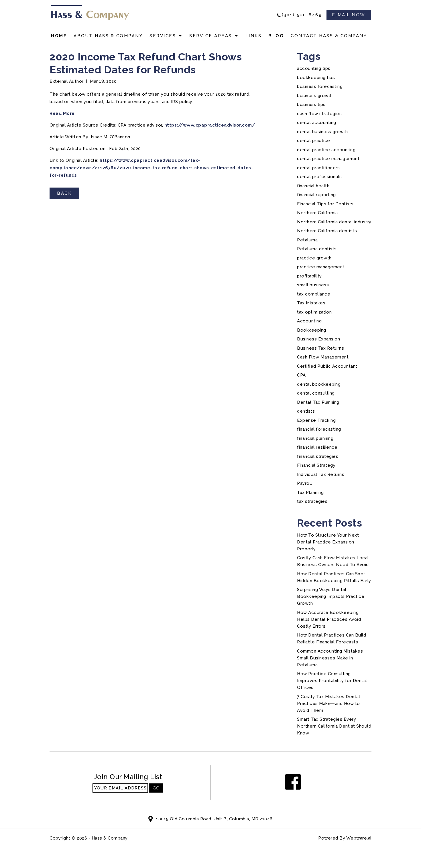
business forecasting (320, 86)
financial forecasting (319, 429)
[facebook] (293, 782)
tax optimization (314, 312)
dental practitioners (318, 167)
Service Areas (210, 35)
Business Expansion (318, 339)
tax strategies (312, 501)
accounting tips (313, 68)
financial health (313, 185)
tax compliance (313, 294)
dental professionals (319, 176)
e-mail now (348, 14)
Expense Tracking (316, 420)
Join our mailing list (128, 777)
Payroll (304, 483)
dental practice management (328, 158)
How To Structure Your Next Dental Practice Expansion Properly (328, 542)
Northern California (317, 212)
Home (59, 35)
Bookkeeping (311, 330)
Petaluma (307, 240)
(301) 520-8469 (302, 14)
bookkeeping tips (316, 77)
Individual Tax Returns (320, 474)
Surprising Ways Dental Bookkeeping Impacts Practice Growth (330, 596)
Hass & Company (110, 838)
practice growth (314, 258)
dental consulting (316, 393)
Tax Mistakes (311, 303)
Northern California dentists (327, 230)
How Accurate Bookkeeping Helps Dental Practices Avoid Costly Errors (329, 619)
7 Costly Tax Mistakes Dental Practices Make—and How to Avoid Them (328, 703)
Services (162, 35)
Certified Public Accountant (327, 366)
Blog (276, 35)
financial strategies (317, 456)
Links (253, 35)
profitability (309, 276)
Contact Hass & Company (329, 35)
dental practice (313, 140)
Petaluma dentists (317, 248)
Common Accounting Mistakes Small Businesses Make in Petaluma (330, 658)
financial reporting (316, 194)
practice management (321, 266)
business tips (311, 104)
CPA (301, 375)
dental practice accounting (326, 149)
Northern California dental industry (334, 221)
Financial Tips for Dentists (325, 203)
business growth (315, 95)
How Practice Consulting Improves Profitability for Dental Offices (332, 680)
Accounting (309, 321)
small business (313, 284)
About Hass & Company (108, 35)
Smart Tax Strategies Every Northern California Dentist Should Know (334, 726)
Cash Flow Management (323, 357)
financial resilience (317, 447)
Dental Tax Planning (318, 402)
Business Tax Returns (320, 348)
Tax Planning (310, 492)
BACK (64, 193)
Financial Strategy (316, 465)
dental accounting (316, 122)
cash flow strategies (319, 113)
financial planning (315, 438)
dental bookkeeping (319, 384)
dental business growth (322, 131)
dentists (306, 411)
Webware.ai (358, 838)
